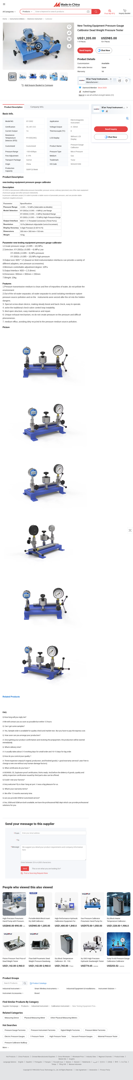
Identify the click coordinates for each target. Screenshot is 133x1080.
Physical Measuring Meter (34, 1017)
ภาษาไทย (124, 1062)
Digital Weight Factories (70, 1030)
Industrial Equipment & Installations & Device (84, 988)
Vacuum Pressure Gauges (82, 1036)
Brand (37, 993)
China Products (23, 1056)
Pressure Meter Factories (95, 1030)
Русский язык (58, 1062)
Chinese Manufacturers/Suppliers (43, 1056)
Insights (72, 1059)
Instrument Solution (106, 988)
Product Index (119, 1056)
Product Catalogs (39, 983)
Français (48, 1062)
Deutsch (77, 1062)
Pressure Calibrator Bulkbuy (16, 1042)
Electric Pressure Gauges (15, 1036)
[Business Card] (127, 118)
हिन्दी (116, 1062)
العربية (95, 1062)
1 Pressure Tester (37, 1036)
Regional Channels (105, 1056)
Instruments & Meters (17, 19)
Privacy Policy (105, 1070)
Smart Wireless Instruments (46, 988)
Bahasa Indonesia (75, 1064)
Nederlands (86, 1062)
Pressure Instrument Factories (43, 1030)
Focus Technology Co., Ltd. (49, 1070)
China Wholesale (64, 1056)
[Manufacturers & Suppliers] (67, 4)
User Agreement (81, 1070)
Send (25, 868)
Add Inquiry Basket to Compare (39, 85)
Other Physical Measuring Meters (64, 1017)
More (5, 1047)
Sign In (81, 95)
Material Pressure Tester (107, 1036)
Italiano (68, 1062)
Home (5, 19)
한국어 (102, 1062)
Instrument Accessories (12, 993)
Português (38, 1062)
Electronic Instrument (34, 19)
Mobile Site (62, 1059)
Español (29, 1062)
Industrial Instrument (11, 988)
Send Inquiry (85, 50)
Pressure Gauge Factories (15, 1030)
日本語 (110, 1062)
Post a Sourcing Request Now (34, 873)
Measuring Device (12, 1017)
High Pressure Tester (57, 1036)
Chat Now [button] (105, 50)
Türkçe (54, 1064)
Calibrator (48, 19)
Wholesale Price (78, 1056)
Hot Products (10, 1056)
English (20, 1062)
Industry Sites (91, 1056)
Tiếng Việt (62, 1064)
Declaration (93, 1070)
